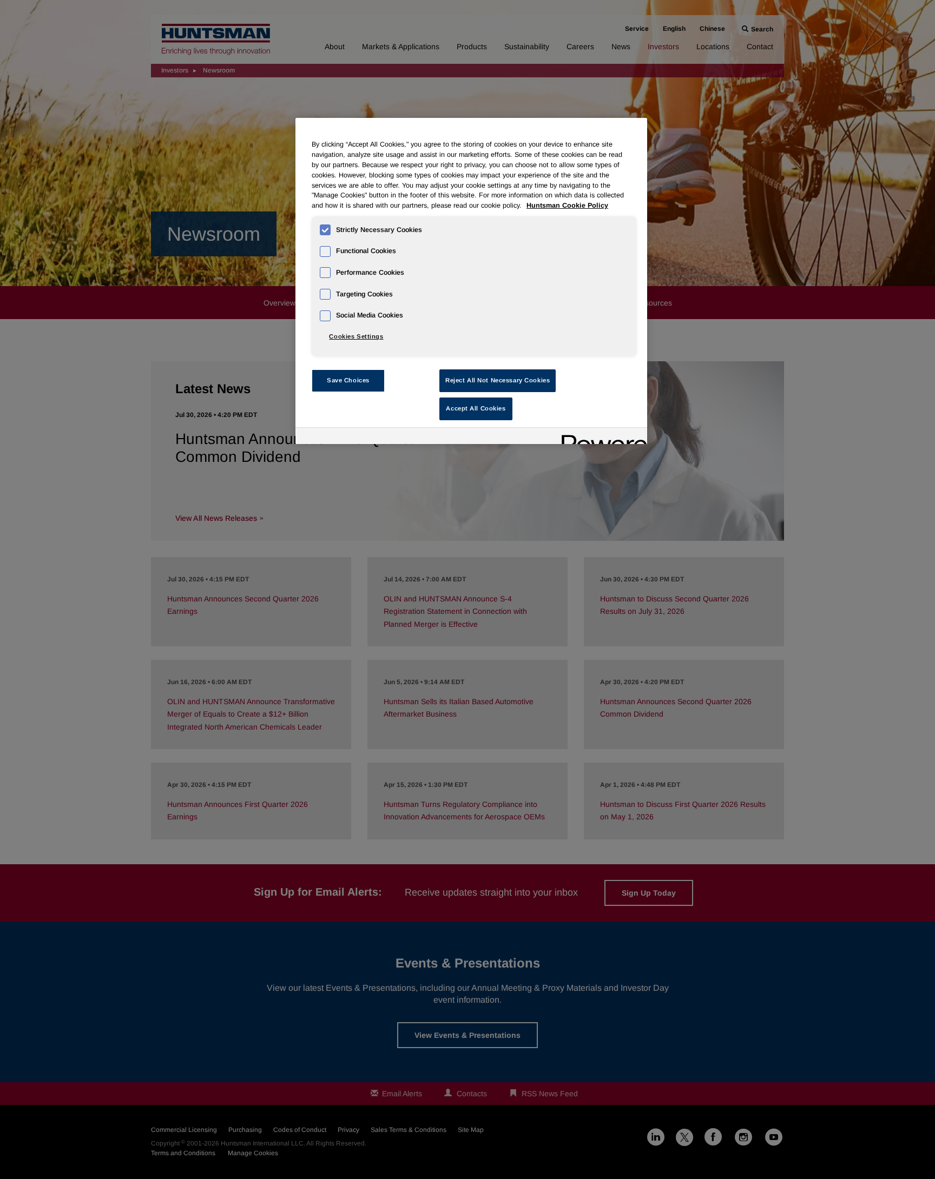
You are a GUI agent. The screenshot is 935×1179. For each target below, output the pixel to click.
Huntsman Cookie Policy (567, 205)
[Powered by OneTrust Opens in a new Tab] (600, 437)
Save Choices (348, 380)
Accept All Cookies (475, 408)
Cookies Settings (356, 336)
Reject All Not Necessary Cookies (497, 380)
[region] (471, 281)
